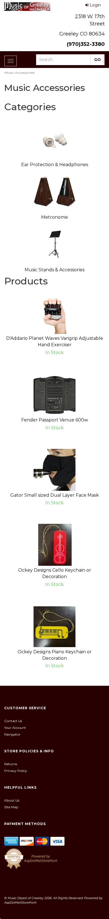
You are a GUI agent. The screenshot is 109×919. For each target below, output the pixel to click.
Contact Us (13, 721)
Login (95, 5)
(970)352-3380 (86, 44)
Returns (10, 764)
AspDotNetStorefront (20, 902)
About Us (11, 800)
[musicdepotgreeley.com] (27, 6)
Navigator (12, 734)
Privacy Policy (15, 771)
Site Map (11, 807)
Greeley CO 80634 (82, 34)
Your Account (15, 727)
